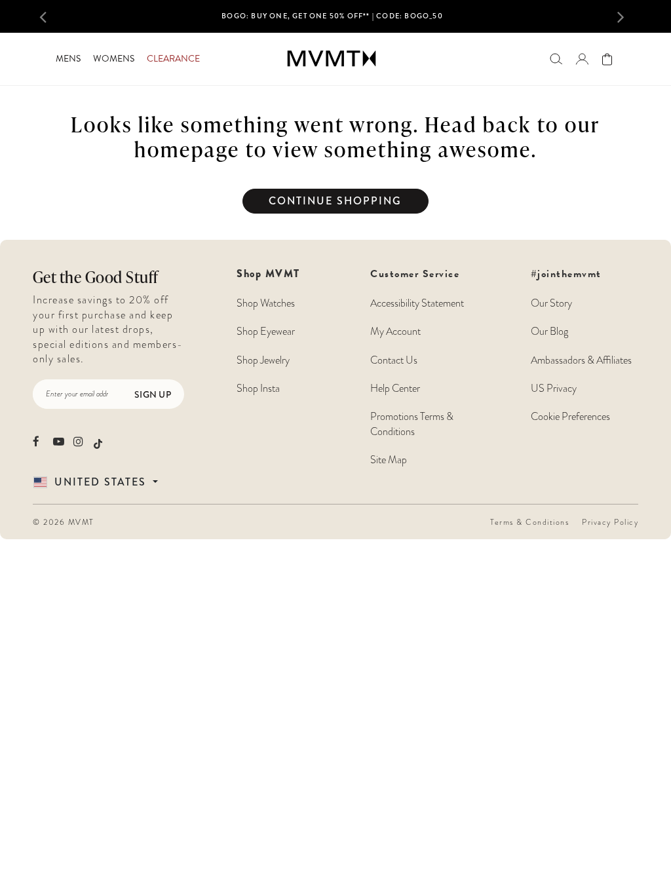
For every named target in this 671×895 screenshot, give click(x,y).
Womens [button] (113, 59)
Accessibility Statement (417, 303)
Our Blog (549, 331)
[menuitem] (67, 59)
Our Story (551, 303)
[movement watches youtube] (58, 441)
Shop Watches (266, 303)
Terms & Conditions (529, 522)
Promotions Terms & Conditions (411, 423)
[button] (54, 16)
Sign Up (152, 394)
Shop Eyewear (266, 331)
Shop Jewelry (263, 360)
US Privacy (554, 388)
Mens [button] (68, 59)
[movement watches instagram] (79, 441)
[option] (332, 20)
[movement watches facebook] (38, 441)
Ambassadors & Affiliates (581, 360)
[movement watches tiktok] (98, 442)
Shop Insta (258, 388)
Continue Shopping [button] (335, 200)
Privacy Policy (610, 522)
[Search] (556, 59)
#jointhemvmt (566, 274)
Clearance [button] (173, 59)
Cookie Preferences (570, 416)
